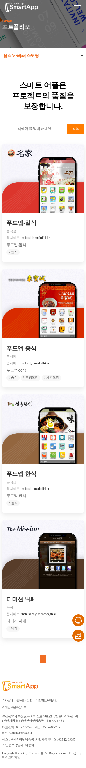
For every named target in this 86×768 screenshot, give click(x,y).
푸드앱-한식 (21, 474)
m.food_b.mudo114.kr (36, 238)
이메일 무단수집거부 (14, 707)
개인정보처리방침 (46, 700)
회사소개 (7, 700)
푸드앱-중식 (21, 348)
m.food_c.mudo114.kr (35, 363)
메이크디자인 (11, 757)
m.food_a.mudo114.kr (35, 488)
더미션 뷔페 (21, 599)
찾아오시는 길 (24, 700)
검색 (76, 129)
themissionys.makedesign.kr (39, 614)
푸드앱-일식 (21, 223)
